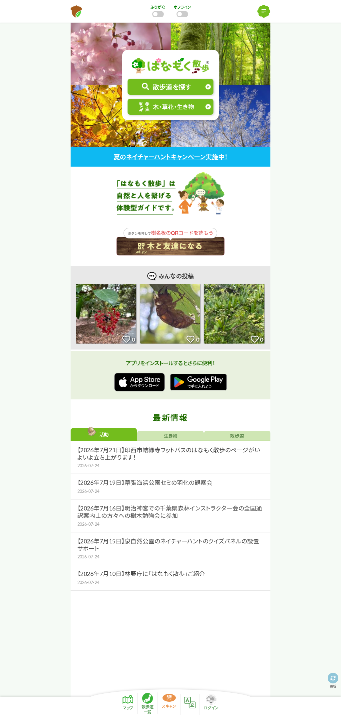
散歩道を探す (172, 87)
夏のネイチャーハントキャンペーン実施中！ (170, 157)
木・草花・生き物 (173, 106)
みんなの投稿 (176, 276)
